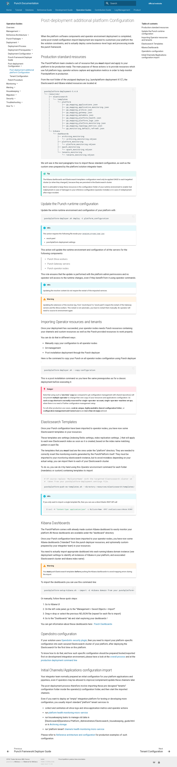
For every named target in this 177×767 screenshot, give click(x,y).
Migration (10, 95)
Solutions (29, 10)
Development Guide (64, 10)
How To (9, 106)
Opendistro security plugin (74, 640)
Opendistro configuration (152, 51)
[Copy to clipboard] (133, 90)
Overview (10, 27)
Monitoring (11, 84)
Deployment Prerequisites (19, 50)
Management (12, 31)
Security (10, 98)
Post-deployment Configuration (15, 65)
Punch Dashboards (103, 624)
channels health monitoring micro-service (84, 729)
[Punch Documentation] (8, 3)
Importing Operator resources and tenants (154, 38)
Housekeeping (12, 91)
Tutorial (18, 10)
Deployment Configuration (19, 54)
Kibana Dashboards (150, 47)
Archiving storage (58, 724)
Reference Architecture (16, 35)
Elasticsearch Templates (152, 44)
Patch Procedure (15, 80)
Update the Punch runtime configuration (153, 32)
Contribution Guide (103, 10)
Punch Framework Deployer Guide (20, 58)
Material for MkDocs (30, 762)
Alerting (10, 87)
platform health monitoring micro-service (68, 712)
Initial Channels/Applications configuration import (154, 56)
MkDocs (17, 762)
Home (9, 10)
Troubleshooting (13, 102)
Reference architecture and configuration (75, 735)
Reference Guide (44, 10)
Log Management (122, 10)
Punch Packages (13, 39)
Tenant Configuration (19, 76)
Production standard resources (155, 27)
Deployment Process (17, 46)
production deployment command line (59, 660)
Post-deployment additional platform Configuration (22, 71)
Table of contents (150, 24)
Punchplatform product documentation (71, 759)
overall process (117, 656)
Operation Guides (83, 10)
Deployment (11, 42)
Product (137, 10)
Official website (155, 3)
